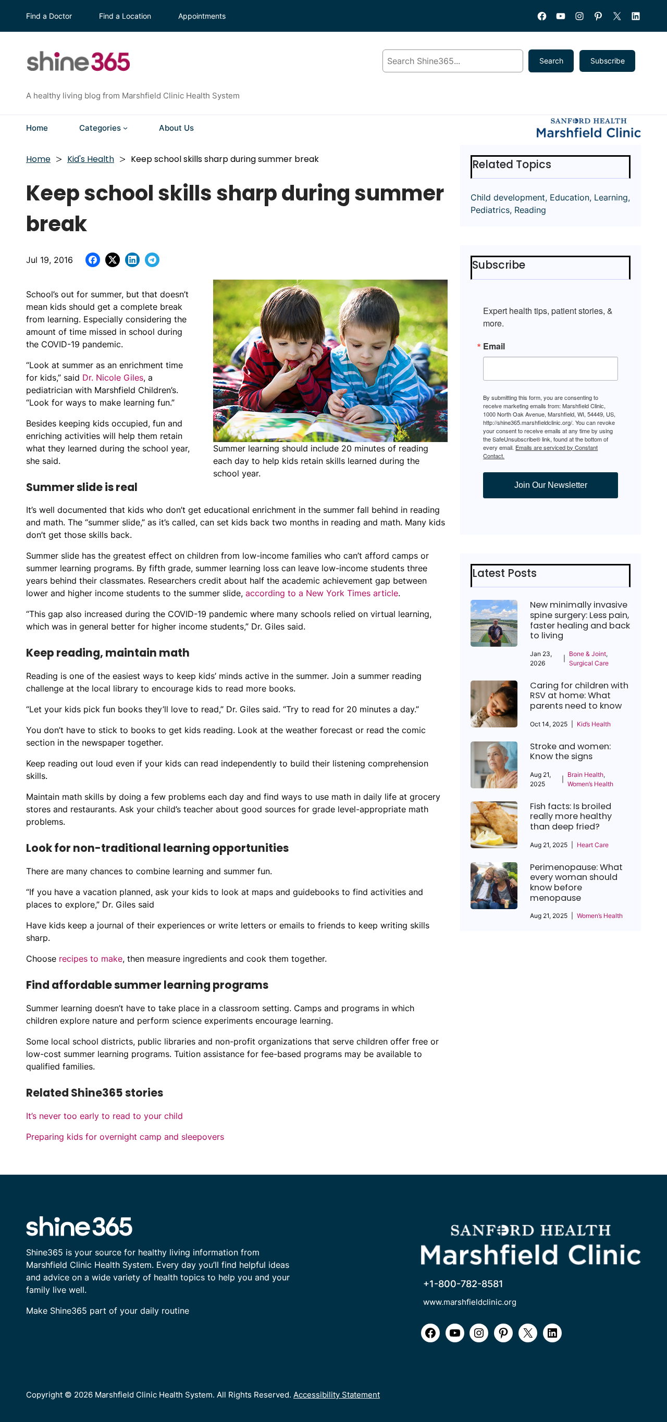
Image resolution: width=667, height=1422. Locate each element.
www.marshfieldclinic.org (469, 1302)
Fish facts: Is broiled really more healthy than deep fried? (571, 816)
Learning (611, 197)
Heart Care (593, 845)
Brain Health (585, 774)
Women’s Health (590, 784)
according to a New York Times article (321, 593)
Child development (508, 197)
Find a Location (125, 15)
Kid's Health (90, 159)
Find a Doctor (49, 15)
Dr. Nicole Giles (112, 377)
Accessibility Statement (336, 1395)
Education (569, 197)
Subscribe (607, 60)
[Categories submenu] (125, 127)
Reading (530, 210)
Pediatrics (490, 210)
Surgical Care (589, 663)
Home (38, 159)
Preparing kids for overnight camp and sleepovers (125, 1136)
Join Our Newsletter (550, 485)
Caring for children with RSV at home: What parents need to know (579, 696)
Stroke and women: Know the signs (570, 751)
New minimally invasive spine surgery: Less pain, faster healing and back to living (580, 620)
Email (494, 346)
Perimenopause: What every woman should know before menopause (576, 882)
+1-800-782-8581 (463, 1283)
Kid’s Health (594, 724)
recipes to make (90, 958)
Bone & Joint (587, 654)
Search (551, 60)
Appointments (202, 15)
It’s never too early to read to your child (104, 1116)
